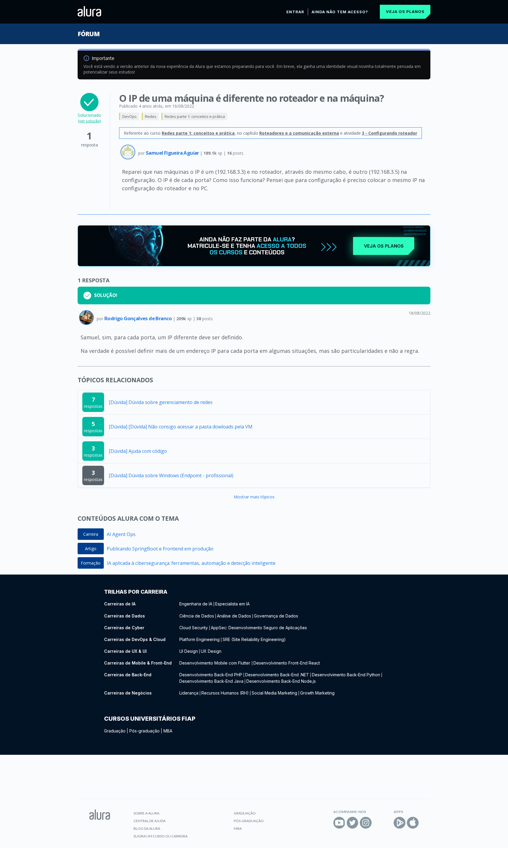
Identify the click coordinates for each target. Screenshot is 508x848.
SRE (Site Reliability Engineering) (254, 639)
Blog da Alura (146, 828)
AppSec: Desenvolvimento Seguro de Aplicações (259, 627)
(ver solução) (89, 120)
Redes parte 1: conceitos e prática (195, 116)
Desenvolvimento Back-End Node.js (281, 681)
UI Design (188, 651)
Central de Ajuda (149, 821)
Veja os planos (405, 11)
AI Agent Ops (121, 534)
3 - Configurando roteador (389, 133)
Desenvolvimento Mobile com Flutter (215, 662)
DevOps (129, 116)
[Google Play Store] (399, 823)
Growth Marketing (317, 692)
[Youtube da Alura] (339, 823)
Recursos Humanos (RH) (225, 692)
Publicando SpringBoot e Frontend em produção (160, 548)
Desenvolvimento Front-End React (286, 662)
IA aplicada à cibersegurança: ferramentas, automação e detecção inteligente (191, 563)
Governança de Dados (276, 615)
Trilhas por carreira (135, 592)
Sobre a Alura (146, 813)
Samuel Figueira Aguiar (173, 152)
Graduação (115, 730)
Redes (150, 116)
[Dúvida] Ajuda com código (138, 451)
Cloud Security (193, 627)
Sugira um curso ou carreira (160, 836)
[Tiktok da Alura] (379, 823)
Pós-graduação (144, 730)
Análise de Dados (234, 615)
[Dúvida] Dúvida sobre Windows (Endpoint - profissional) (171, 475)
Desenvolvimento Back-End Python (346, 674)
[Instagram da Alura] (366, 823)
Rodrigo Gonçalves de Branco (138, 318)
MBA (167, 730)
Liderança (188, 692)
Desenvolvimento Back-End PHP (210, 674)
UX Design (211, 651)
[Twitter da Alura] (352, 823)
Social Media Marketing (274, 692)
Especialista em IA (232, 603)
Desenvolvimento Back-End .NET (277, 674)
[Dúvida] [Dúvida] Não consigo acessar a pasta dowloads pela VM (181, 426)
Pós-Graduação (249, 821)
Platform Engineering (199, 639)
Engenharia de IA (195, 603)
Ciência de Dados (196, 615)
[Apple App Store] (413, 823)
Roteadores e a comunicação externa (299, 133)
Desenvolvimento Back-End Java (211, 681)
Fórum (89, 34)
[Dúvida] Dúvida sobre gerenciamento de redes (161, 402)
